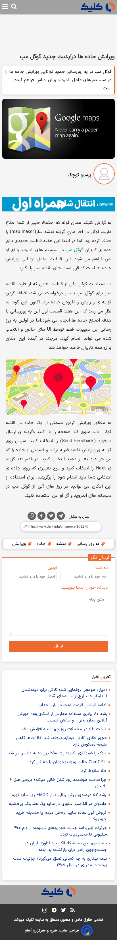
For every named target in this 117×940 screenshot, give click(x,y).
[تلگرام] (61, 516)
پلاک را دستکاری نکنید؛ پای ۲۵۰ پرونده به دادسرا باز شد (57, 753)
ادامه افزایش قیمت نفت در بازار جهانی (71, 705)
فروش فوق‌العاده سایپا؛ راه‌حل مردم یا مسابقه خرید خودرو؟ (61, 815)
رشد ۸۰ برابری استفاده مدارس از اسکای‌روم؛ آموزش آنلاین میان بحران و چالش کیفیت (62, 717)
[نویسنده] (104, 175)
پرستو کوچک (79, 175)
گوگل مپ (74, 250)
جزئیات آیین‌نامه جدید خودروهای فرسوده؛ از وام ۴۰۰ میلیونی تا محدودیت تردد (60, 831)
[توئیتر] (51, 516)
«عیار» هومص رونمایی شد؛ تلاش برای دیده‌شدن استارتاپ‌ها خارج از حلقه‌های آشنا (64, 693)
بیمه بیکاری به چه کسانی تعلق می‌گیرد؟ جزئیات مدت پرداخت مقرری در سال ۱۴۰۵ (60, 861)
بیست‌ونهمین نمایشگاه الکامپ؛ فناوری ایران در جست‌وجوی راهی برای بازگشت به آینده (66, 846)
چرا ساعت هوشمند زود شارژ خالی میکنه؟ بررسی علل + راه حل (57, 783)
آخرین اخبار (101, 677)
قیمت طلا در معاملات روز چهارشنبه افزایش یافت (63, 729)
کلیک (30, 920)
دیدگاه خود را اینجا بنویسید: (84, 588)
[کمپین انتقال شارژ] (58, 204)
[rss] (72, 911)
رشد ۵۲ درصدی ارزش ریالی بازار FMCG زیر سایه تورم (58, 795)
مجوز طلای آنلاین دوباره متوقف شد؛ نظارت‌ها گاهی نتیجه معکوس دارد (61, 741)
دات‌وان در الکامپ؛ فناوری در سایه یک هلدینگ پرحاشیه (57, 804)
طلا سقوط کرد (93, 771)
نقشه (61, 543)
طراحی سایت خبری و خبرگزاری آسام (52, 930)
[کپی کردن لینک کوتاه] (58, 526)
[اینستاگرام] (44, 911)
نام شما (101, 568)
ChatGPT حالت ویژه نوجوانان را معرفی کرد (67, 762)
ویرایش (19, 543)
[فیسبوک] (41, 516)
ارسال (58, 646)
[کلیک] (98, 7)
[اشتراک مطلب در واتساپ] (32, 516)
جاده (41, 543)
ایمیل (52, 568)
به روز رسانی (88, 543)
